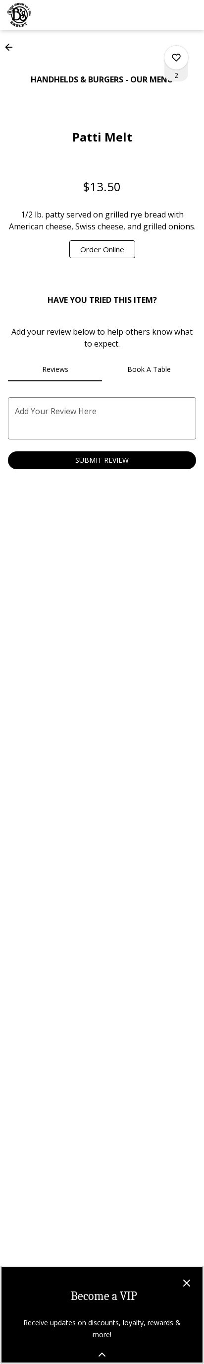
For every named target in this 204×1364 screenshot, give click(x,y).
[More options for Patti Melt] (176, 58)
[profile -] (166, 14)
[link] (102, 249)
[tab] (55, 369)
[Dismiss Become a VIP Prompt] (187, 1283)
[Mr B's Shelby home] (52, 14)
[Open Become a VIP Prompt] (102, 1355)
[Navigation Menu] (191, 14)
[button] (12, 47)
